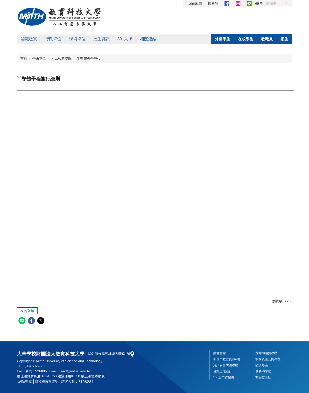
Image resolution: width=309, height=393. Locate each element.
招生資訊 (101, 39)
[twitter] (41, 321)
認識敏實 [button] (29, 39)
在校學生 (245, 39)
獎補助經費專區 (266, 353)
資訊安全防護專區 (225, 365)
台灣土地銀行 (222, 371)
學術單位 (39, 58)
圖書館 (213, 4)
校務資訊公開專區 (268, 359)
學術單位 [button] (77, 39)
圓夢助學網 (263, 371)
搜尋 (286, 3)
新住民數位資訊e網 (226, 359)
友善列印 (27, 311)
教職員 (267, 39)
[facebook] (32, 321)
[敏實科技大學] (59, 17)
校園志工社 (263, 377)
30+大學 (124, 39)
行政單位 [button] (53, 39)
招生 (284, 39)
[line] (22, 321)
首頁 (23, 58)
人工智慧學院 (61, 58)
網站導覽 (25, 381)
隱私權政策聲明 (46, 381)
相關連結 (148, 39)
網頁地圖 (195, 4)
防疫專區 (261, 365)
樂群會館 (219, 353)
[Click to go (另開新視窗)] (226, 3)
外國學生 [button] (222, 39)
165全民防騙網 (223, 377)
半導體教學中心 (88, 58)
